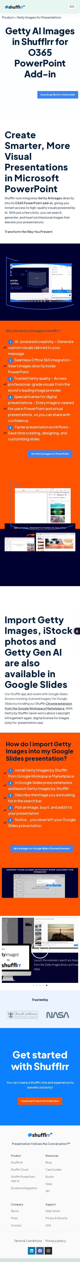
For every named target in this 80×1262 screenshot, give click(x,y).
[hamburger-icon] (72, 6)
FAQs (49, 1184)
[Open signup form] (77, 631)
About (15, 1211)
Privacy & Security (57, 1218)
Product (16, 1155)
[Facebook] (40, 1251)
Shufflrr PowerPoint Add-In (23, 1178)
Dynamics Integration (24, 1188)
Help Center (53, 1211)
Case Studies (54, 1169)
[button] (5, 950)
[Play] (40, 950)
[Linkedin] (31, 1251)
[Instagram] (48, 1251)
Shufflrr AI (17, 1162)
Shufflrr (40, 703)
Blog (49, 1162)
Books (50, 1176)
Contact (16, 1225)
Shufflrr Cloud (19, 1169)
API (47, 1191)
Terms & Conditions (28, 1241)
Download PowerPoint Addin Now (40, 1101)
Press (14, 1218)
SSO (48, 1225)
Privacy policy (56, 1241)
